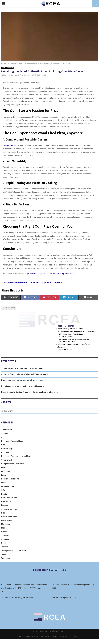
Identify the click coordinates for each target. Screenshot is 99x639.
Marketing (5, 524)
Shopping (5, 539)
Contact (75, 636)
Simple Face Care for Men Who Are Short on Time (22, 368)
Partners (55, 636)
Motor (3, 528)
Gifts (3, 490)
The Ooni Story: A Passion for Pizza (71, 329)
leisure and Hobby (9, 517)
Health (4, 494)
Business (5, 452)
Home (21, 636)
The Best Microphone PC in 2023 (65, 597)
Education (5, 471)
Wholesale (5, 558)
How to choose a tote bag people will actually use (22, 380)
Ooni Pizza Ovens (9, 308)
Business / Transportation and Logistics (18, 456)
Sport (3, 543)
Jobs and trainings (9, 509)
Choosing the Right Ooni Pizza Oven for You (74, 344)
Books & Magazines (9, 449)
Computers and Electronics (12, 464)
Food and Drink (7, 486)
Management (6, 520)
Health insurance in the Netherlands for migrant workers (24, 585)
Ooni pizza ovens (10, 145)
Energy (4, 475)
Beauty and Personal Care (12, 441)
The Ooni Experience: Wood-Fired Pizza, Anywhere (76, 332)
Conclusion (62, 347)
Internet (4, 505)
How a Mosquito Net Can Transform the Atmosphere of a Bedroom (29, 392)
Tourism (4, 547)
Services (5, 535)
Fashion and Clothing (10, 479)
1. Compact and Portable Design (73, 334)
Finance (4, 483)
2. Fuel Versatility (67, 336)
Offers (4, 532)
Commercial (6, 460)
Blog (3, 445)
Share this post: (67, 349)
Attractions (6, 434)
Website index (65, 636)
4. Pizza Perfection (68, 341)
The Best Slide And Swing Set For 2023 (17, 597)
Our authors (45, 636)
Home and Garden (7, 67)
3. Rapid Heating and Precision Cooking (75, 339)
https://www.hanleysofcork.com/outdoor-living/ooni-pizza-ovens (52, 273)
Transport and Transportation (13, 550)
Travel (4, 554)
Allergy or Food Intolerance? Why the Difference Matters (25, 374)
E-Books (5, 467)
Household (6, 501)
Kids (3, 513)
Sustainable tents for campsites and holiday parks (22, 386)
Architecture (6, 430)
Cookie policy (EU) (31, 636)
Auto (3, 437)
